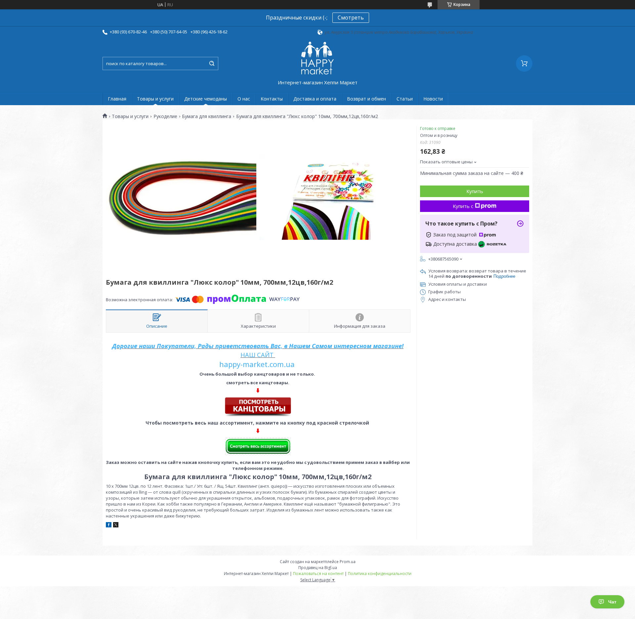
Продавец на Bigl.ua (317, 567)
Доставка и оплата (314, 99)
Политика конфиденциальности (379, 573)
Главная (117, 99)
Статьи (405, 99)
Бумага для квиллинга (206, 116)
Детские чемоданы (205, 99)
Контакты (272, 99)
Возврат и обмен (366, 99)
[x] (115, 526)
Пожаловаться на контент (318, 573)
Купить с (463, 206)
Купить (474, 191)
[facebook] (108, 526)
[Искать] (211, 63)
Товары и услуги (155, 99)
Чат (612, 601)
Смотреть (351, 17)
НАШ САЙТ (257, 355)
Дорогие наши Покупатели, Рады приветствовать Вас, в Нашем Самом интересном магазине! (257, 346)
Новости (433, 99)
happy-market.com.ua (257, 364)
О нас (243, 99)
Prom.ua (348, 561)
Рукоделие (165, 116)
